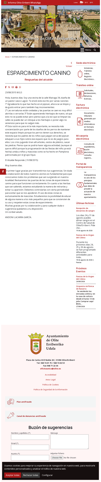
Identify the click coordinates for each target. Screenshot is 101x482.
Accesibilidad (50, 374)
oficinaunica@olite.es (50, 368)
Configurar (47, 475)
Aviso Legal (50, 379)
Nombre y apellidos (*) (20, 433)
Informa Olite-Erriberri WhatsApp (24, 2)
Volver (69, 66)
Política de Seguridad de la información (50, 389)
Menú (88, 49)
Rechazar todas (30, 475)
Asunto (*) (15, 453)
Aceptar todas (12, 475)
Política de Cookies (50, 384)
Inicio (7, 56)
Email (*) (14, 443)
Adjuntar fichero (57, 453)
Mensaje (54, 433)
